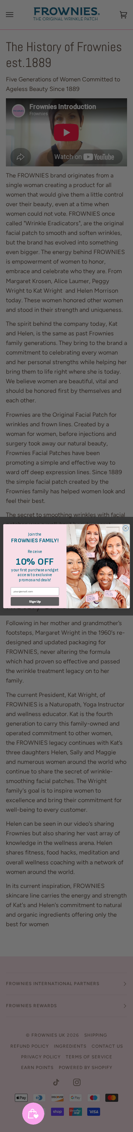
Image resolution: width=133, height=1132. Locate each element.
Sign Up (35, 601)
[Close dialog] (125, 528)
